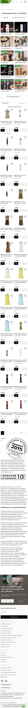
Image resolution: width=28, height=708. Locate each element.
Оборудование (5, 646)
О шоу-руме (20, 601)
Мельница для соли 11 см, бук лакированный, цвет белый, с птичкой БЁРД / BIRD (7, 122)
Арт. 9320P (3, 205)
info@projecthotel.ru (6, 684)
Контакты (3, 661)
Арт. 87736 (3, 337)
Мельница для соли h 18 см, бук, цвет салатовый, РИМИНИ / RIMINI (20, 334)
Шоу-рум (3, 690)
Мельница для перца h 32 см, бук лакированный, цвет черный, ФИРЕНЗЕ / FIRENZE (7, 387)
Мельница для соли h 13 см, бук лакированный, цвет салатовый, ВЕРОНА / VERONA (7, 308)
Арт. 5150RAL (4, 257)
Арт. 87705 (16, 284)
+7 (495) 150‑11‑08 (5, 687)
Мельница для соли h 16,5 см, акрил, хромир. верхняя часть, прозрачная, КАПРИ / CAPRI (20, 149)
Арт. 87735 (3, 310)
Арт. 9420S (17, 152)
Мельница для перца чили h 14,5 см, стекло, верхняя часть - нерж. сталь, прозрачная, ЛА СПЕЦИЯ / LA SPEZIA (20, 228)
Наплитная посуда (6, 633)
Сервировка (4, 626)
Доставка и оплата (6, 667)
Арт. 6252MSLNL (18, 389)
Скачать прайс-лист (19, 17)
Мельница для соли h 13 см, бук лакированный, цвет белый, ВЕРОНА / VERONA (7, 281)
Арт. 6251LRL (4, 416)
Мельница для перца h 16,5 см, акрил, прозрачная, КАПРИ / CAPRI (6, 202)
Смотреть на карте (8, 601)
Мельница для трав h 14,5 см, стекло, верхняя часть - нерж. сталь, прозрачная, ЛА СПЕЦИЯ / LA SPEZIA (7, 228)
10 (21, 433)
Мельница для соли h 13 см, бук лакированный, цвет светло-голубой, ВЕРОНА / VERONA (7, 334)
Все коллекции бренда (13, 96)
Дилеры (3, 659)
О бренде (5, 17)
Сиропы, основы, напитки (8, 642)
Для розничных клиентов (8, 674)
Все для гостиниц (6, 644)
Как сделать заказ (6, 670)
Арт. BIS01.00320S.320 (6, 124)
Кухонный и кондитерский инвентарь (11, 635)
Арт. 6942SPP (17, 231)
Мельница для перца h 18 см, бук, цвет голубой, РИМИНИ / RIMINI (7, 360)
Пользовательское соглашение (8, 702)
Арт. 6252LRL (17, 416)
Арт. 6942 (3, 231)
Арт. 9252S (17, 124)
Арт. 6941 (16, 205)
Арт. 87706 (16, 310)
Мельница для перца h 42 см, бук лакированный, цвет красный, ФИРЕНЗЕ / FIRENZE (20, 413)
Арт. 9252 (3, 152)
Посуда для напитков (7, 628)
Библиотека (4, 677)
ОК (23, 706)
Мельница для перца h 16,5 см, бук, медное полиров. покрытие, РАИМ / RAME (6, 255)
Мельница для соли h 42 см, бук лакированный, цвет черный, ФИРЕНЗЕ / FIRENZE (20, 387)
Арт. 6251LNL (4, 389)
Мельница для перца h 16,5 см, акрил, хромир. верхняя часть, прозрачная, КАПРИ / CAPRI (7, 176)
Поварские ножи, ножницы (8, 637)
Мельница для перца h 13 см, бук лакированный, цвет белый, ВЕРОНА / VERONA (20, 255)
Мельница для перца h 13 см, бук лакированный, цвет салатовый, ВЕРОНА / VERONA (20, 281)
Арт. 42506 (3, 363)
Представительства (6, 657)
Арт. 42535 (16, 337)
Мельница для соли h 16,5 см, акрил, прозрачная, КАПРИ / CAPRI (19, 176)
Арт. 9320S (17, 178)
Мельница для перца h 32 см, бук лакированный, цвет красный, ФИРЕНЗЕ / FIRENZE (7, 413)
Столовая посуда (5, 624)
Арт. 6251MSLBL (18, 363)
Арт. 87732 (3, 284)
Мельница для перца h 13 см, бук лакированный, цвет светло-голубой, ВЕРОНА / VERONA (20, 308)
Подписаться (14, 617)
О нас (2, 652)
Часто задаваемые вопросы (8, 672)
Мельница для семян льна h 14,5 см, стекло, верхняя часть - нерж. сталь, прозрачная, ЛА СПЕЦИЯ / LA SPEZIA (20, 202)
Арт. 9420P (3, 178)
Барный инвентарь (6, 640)
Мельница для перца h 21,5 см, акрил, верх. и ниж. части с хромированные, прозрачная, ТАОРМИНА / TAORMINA (7, 149)
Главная (2, 9)
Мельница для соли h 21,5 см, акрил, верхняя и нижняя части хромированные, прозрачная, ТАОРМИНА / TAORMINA (20, 122)
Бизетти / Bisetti (9, 9)
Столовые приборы (6, 630)
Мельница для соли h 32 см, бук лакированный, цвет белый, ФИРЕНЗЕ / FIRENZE (20, 360)
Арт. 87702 (16, 257)
